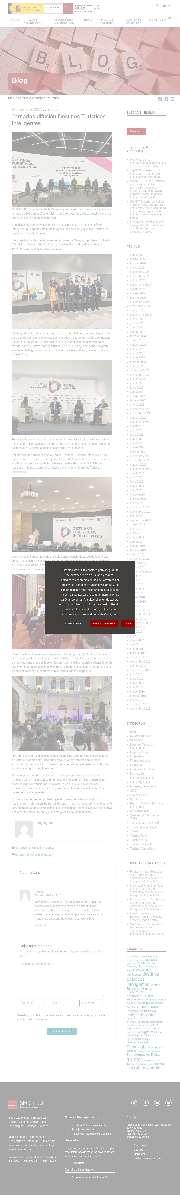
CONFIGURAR (73, 623)
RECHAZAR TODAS (104, 623)
